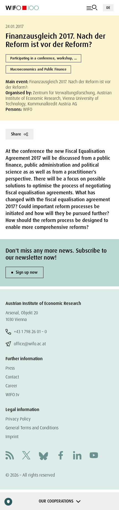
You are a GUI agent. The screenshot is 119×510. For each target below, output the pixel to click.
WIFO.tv (12, 394)
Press (10, 368)
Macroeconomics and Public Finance (38, 69)
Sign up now (27, 272)
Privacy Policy (18, 419)
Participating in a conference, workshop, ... (43, 58)
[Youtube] (94, 456)
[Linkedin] (77, 456)
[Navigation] (92, 8)
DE (108, 7)
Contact (12, 377)
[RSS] (10, 456)
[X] (26, 456)
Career (11, 386)
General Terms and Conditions (32, 428)
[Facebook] (60, 456)
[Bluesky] (43, 455)
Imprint (12, 437)
